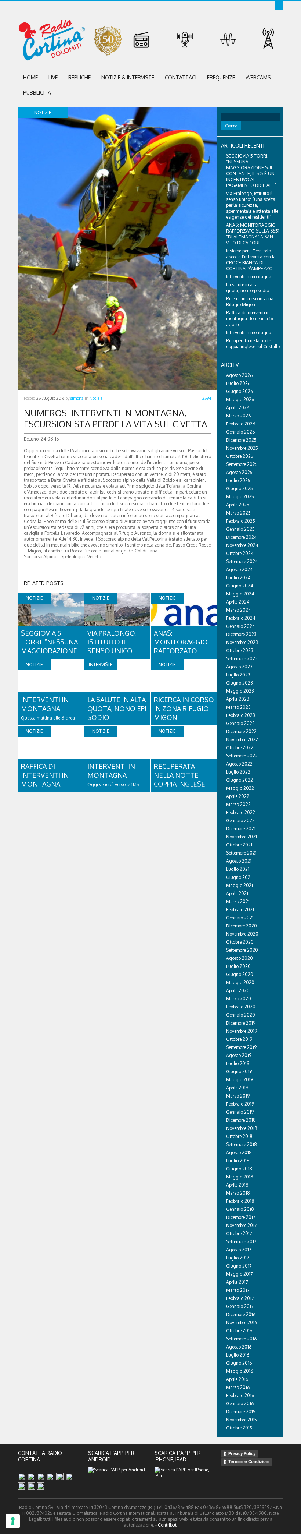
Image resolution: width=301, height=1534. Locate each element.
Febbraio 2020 (240, 1007)
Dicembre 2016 (240, 1314)
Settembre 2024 (242, 561)
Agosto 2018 (239, 1152)
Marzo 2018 (238, 1193)
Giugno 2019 (239, 1071)
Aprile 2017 (237, 1282)
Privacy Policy (241, 1453)
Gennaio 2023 (240, 723)
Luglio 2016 (237, 1355)
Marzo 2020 (238, 998)
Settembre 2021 (241, 853)
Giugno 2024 (239, 585)
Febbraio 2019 (240, 1104)
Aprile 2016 (237, 1379)
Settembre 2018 (241, 1144)
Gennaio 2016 (240, 1403)
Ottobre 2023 (239, 650)
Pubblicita (37, 92)
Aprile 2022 (237, 796)
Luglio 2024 (238, 577)
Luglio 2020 (238, 966)
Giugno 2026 (239, 391)
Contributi (168, 1525)
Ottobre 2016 (239, 1330)
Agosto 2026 (239, 375)
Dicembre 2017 (240, 1217)
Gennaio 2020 (240, 1015)
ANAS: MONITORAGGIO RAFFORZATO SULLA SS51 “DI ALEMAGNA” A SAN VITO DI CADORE (252, 233)
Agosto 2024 (239, 569)
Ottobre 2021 (239, 845)
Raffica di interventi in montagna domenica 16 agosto (45, 784)
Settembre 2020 (242, 950)
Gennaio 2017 (239, 1306)
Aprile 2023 (237, 699)
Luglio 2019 (237, 1063)
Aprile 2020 (238, 990)
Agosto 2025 (239, 472)
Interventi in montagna (248, 276)
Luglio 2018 (238, 1160)
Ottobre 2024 (239, 553)
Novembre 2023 (242, 642)
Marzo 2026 (238, 415)
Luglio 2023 (238, 675)
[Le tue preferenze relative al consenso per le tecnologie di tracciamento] (13, 1521)
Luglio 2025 (238, 480)
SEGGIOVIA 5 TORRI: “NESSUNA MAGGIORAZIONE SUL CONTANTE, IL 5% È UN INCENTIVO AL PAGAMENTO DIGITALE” (251, 170)
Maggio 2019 (239, 1079)
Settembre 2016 (241, 1339)
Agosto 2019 (238, 1055)
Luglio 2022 (238, 772)
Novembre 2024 (242, 545)
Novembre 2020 (242, 934)
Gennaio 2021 (240, 917)
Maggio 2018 (239, 1177)
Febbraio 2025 (240, 521)
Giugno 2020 (239, 974)
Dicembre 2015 (240, 1411)
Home (30, 77)
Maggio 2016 (239, 1371)
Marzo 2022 (238, 804)
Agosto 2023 (239, 666)
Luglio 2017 (237, 1258)
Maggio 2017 (239, 1274)
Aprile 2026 (237, 407)
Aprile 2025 (237, 505)
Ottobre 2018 (239, 1136)
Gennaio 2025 (240, 529)
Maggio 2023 (240, 691)
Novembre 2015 (241, 1419)
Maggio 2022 (240, 788)
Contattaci (180, 77)
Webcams (258, 77)
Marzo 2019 (238, 1096)
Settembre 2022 (242, 756)
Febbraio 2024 (240, 618)
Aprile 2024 (237, 602)
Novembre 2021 (241, 837)
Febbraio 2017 (240, 1298)
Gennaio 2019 (240, 1112)
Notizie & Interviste (127, 77)
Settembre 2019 (241, 1047)
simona (77, 398)
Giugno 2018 (239, 1168)
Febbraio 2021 (240, 909)
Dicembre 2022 (241, 731)
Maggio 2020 (240, 982)
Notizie (96, 398)
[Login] (279, 5)
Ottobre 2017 (239, 1233)
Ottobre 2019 (239, 1039)
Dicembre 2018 (241, 1120)
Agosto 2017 (238, 1249)
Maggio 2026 (240, 399)
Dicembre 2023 (241, 634)
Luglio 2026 (238, 383)
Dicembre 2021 (240, 828)
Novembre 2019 (241, 1031)
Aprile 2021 (237, 893)
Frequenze (221, 77)
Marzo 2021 (238, 901)
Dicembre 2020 (241, 926)
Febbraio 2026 (240, 424)
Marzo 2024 (238, 610)
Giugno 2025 (239, 488)
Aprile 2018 (237, 1185)
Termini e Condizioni (248, 1461)
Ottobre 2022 (239, 747)
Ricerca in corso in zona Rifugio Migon (184, 708)
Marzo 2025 (238, 513)
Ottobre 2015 (239, 1428)
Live (53, 77)
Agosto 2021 (238, 861)
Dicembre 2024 (241, 537)
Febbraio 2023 (240, 715)
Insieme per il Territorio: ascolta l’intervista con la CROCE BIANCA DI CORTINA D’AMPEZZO (251, 259)
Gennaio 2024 (240, 626)
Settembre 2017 (241, 1241)
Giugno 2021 (239, 877)
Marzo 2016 (238, 1387)
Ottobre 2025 (239, 456)
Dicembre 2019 (240, 1023)
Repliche (79, 77)
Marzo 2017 (237, 1290)
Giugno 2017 (238, 1266)
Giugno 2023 (239, 683)
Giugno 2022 (239, 780)
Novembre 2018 (241, 1128)
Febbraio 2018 (240, 1201)
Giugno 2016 (239, 1363)
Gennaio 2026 (240, 432)
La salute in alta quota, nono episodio (116, 708)
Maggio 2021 (239, 885)
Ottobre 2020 (240, 942)
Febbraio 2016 (240, 1395)
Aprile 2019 (237, 1088)
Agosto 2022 (239, 764)
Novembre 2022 (242, 739)
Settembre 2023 (242, 658)
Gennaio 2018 (240, 1209)
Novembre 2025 (242, 448)
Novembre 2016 (241, 1322)
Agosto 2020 (239, 958)
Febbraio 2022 (240, 812)
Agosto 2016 (238, 1347)
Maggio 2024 (240, 594)
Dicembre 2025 (241, 440)
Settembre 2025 (242, 464)
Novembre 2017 (241, 1225)
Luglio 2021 (237, 869)
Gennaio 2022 (240, 820)
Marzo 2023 (238, 707)
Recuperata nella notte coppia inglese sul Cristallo (253, 343)
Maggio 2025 (240, 496)
